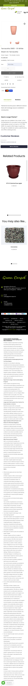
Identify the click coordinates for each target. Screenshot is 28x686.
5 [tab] (12, 215)
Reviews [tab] (18, 100)
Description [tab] (7, 100)
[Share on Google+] (10, 84)
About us (6, 318)
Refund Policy (14, 324)
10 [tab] (19, 215)
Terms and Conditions (8, 322)
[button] (14, 146)
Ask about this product (20, 77)
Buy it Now (12, 73)
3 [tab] (10, 215)
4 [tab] (11, 215)
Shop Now (14, 5)
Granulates (14, 247)
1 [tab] (7, 215)
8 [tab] (16, 215)
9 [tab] (17, 215)
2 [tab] (8, 215)
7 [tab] (15, 215)
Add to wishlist (6, 77)
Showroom (14, 318)
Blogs (21, 318)
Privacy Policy (19, 320)
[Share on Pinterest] (13, 84)
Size (2, 64)
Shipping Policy (21, 322)
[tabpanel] (11, 43)
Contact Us (8, 320)
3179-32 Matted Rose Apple (14, 183)
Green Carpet (12, 329)
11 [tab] (20, 215)
